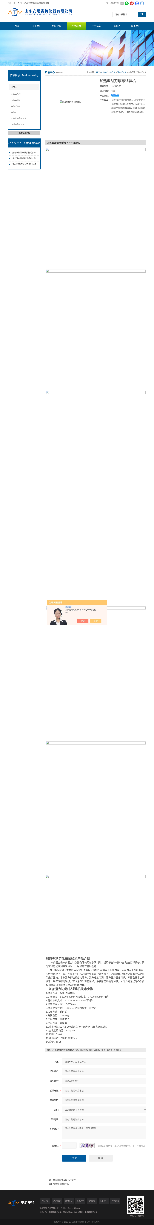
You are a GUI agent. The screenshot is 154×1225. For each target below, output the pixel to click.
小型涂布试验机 (18, 124)
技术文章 (96, 26)
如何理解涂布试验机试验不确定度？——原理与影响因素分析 (38, 152)
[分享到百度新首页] (137, 3)
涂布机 (14, 87)
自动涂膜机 (16, 100)
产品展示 (76, 26)
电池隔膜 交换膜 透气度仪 (64, 1180)
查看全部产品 (24, 133)
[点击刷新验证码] (87, 1145)
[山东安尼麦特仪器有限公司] (41, 14)
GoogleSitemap (74, 1208)
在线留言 (115, 26)
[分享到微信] (127, 3)
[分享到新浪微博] (132, 3)
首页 (17, 26)
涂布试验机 (16, 106)
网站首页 (45, 1201)
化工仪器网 (61, 1208)
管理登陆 (43, 1208)
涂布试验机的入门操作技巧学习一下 (28, 164)
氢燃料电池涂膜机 (61, 1184)
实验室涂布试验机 (18, 118)
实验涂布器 (16, 94)
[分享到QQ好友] (142, 3)
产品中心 (104, 72)
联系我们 (135, 26)
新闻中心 (56, 26)
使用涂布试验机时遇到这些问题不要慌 (29, 158)
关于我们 (36, 26)
